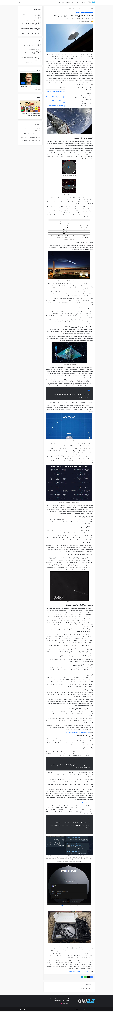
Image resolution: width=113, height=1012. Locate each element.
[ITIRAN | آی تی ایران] (91, 2)
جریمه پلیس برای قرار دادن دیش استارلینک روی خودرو (79, 971)
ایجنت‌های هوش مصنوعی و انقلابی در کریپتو (31, 128)
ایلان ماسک (83, 12)
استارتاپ (77, 2)
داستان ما (25, 1009)
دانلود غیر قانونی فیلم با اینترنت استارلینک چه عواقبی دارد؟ (78, 732)
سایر (59, 2)
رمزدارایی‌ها (37, 125)
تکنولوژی (83, 2)
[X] (66, 1003)
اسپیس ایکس (89, 12)
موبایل (73, 2)
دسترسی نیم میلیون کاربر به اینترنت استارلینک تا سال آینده (78, 802)
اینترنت (85, 9)
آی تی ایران (90, 9)
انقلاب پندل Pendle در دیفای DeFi (32, 137)
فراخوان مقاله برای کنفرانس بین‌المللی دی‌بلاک (31, 133)
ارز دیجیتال (68, 2)
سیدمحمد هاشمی (87, 21)
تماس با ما (20, 1009)
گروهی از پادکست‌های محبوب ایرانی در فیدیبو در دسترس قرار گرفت (31, 114)
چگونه (63, 2)
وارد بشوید (82, 988)
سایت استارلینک (63, 905)
